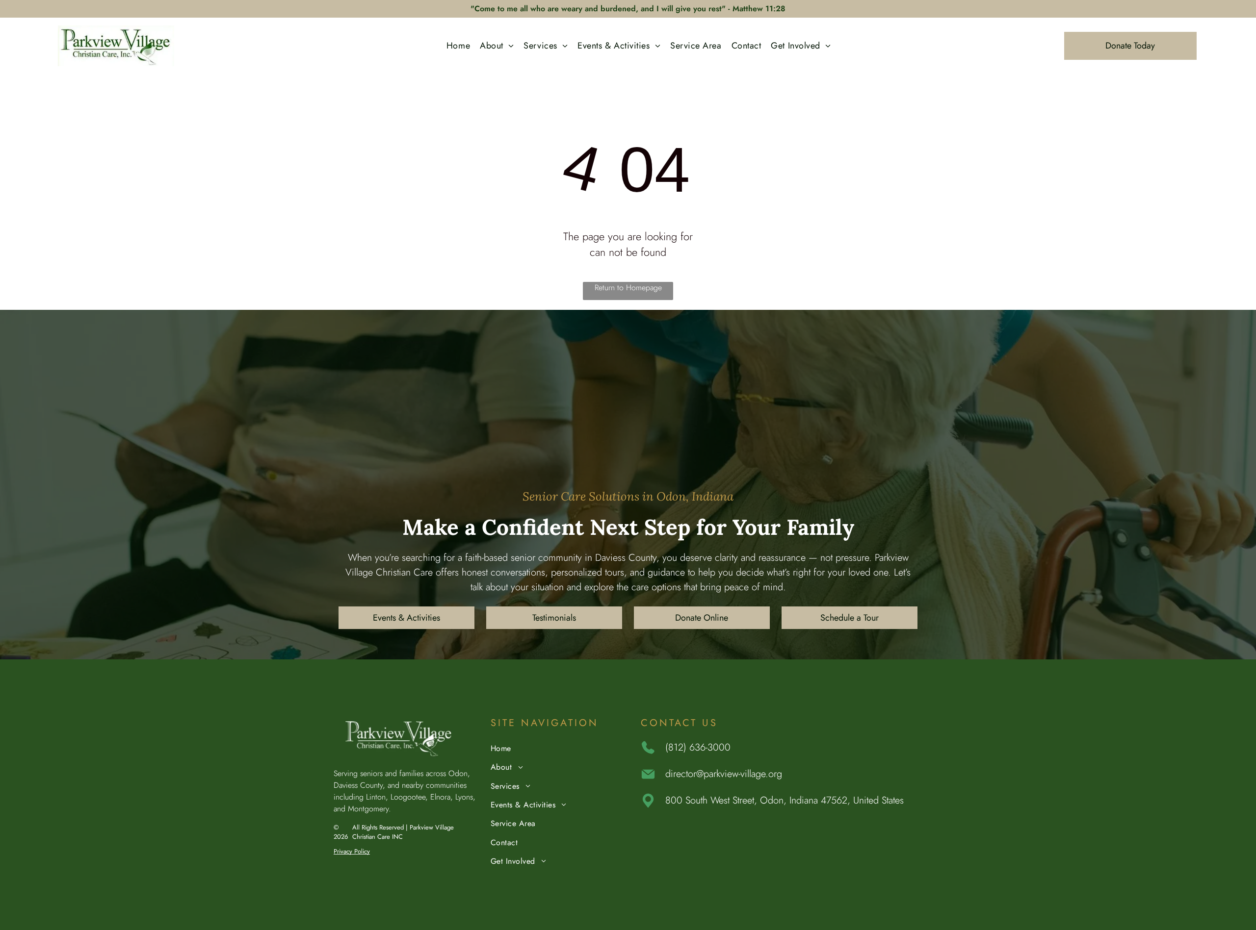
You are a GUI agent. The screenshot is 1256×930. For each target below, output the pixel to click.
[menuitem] (458, 46)
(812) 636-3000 (698, 747)
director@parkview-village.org (723, 774)
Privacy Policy (352, 851)
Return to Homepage (628, 287)
